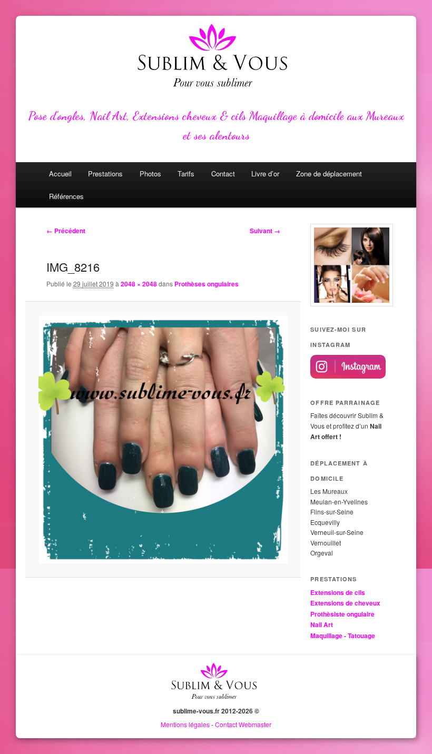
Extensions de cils (337, 592)
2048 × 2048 (139, 284)
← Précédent (65, 230)
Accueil (60, 173)
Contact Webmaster (243, 724)
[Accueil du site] (216, 700)
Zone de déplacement (329, 173)
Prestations (105, 173)
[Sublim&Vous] (216, 58)
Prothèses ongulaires (206, 284)
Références (66, 196)
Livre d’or (265, 173)
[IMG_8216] (163, 439)
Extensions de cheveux (345, 603)
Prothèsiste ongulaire (342, 614)
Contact (223, 173)
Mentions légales (185, 724)
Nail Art (321, 624)
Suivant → (265, 230)
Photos (150, 173)
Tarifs (186, 173)
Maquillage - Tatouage (342, 635)
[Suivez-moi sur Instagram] (348, 376)
